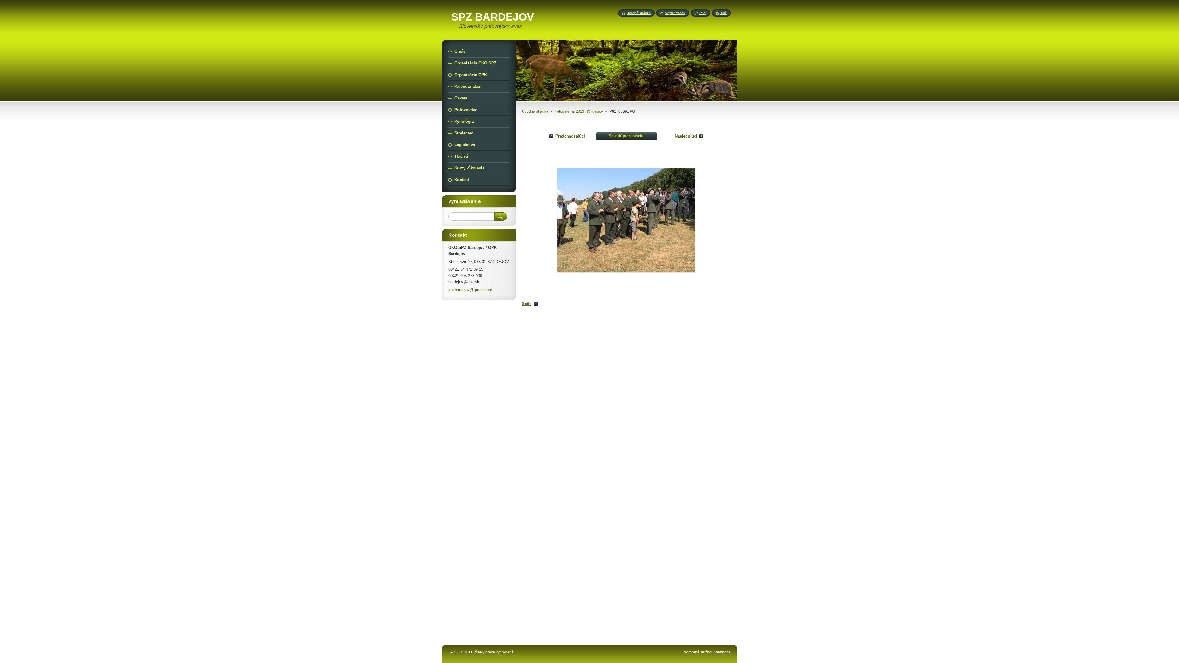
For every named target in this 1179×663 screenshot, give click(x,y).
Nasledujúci (686, 136)
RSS (702, 13)
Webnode (722, 652)
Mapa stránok (675, 13)
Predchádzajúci (570, 136)
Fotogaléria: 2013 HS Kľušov (579, 111)
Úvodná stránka (535, 111)
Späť (526, 303)
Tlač (723, 13)
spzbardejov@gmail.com (470, 290)
